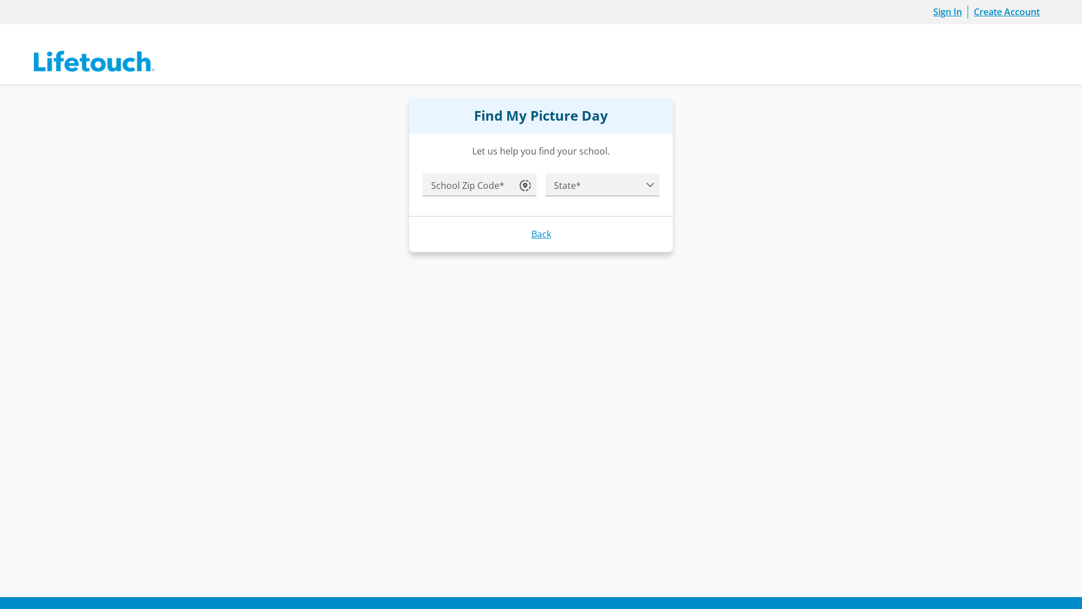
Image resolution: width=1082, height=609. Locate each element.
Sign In (947, 12)
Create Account (1007, 12)
